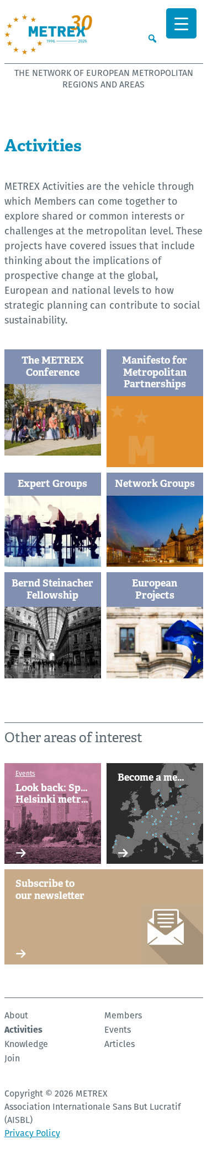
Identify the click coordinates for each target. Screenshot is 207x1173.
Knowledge (26, 1044)
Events (117, 1029)
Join (12, 1058)
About (16, 1015)
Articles (119, 1044)
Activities (23, 1029)
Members (123, 1015)
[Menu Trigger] (181, 23)
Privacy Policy (32, 1133)
